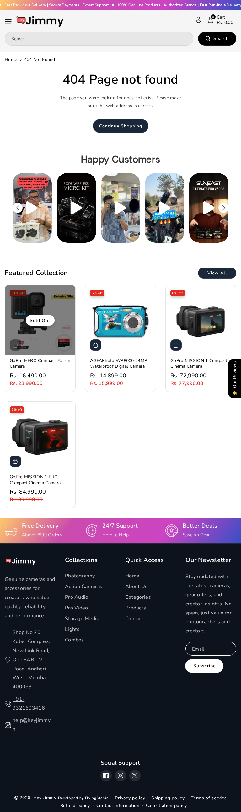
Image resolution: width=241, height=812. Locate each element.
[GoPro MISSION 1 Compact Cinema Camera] (201, 320)
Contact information (118, 806)
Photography (80, 575)
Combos (74, 639)
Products (135, 607)
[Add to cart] (95, 345)
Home (11, 59)
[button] (10, 21)
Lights (72, 629)
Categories (138, 597)
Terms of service (209, 798)
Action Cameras (83, 586)
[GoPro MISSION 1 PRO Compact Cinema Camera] (40, 437)
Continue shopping (120, 126)
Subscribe (204, 666)
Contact (134, 618)
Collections (81, 560)
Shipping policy (168, 798)
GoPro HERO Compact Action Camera (40, 363)
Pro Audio (76, 597)
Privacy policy (130, 798)
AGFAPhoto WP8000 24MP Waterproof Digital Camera (118, 363)
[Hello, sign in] (198, 19)
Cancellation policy (166, 806)
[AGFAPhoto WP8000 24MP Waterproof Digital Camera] (120, 320)
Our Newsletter (208, 560)
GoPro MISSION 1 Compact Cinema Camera (198, 363)
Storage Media (82, 618)
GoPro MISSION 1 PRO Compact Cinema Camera (35, 479)
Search (221, 38)
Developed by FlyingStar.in (83, 797)
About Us (136, 586)
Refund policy (75, 806)
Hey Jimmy (44, 798)
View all (217, 273)
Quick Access (144, 560)
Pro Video (76, 607)
